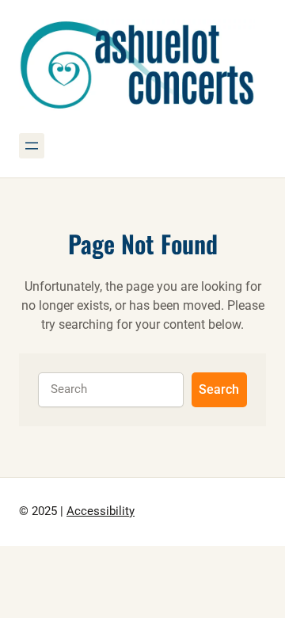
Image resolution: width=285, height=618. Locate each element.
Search (219, 389)
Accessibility (100, 511)
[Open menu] (31, 145)
